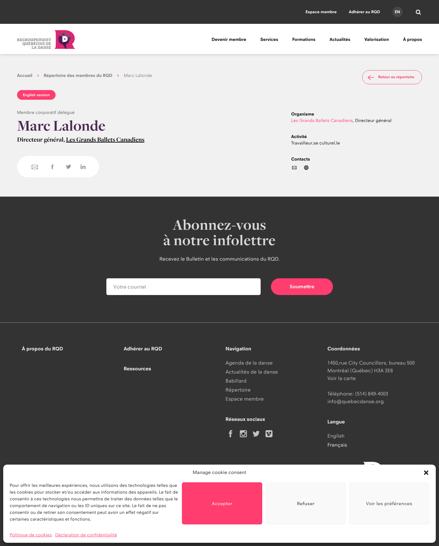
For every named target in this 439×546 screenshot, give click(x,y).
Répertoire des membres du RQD (78, 75)
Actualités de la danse (252, 372)
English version (36, 95)
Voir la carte (341, 378)
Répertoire (238, 390)
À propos (412, 39)
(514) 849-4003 (371, 394)
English (336, 436)
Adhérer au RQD (364, 11)
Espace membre (321, 11)
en (397, 11)
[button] (426, 472)
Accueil (24, 75)
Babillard (236, 381)
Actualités (340, 39)
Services (269, 39)
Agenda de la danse (249, 363)
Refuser (306, 503)
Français (337, 445)
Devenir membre (228, 39)
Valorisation (376, 39)
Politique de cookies (31, 535)
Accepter (222, 503)
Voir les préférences (389, 503)
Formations (303, 39)
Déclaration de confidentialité (86, 535)
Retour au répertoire (396, 77)
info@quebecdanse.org (355, 401)
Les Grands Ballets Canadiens (105, 139)
